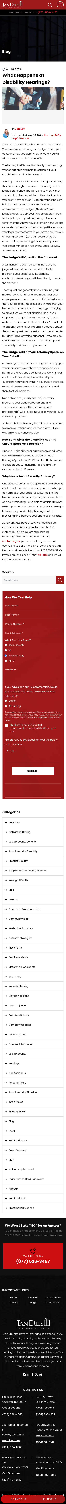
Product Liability (18, 861)
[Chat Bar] (33, 1499)
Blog (11, 1121)
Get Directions (11, 1407)
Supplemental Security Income (27, 870)
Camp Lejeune (17, 1005)
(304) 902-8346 (46, 1475)
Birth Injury (15, 976)
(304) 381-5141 (45, 1442)
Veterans (14, 822)
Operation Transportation (24, 909)
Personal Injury (17, 1082)
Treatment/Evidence (21, 1208)
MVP (11, 1160)
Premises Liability (19, 1015)
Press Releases (18, 1150)
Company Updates (20, 1025)
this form (42, 555)
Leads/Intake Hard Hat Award (26, 1179)
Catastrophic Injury (20, 938)
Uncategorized (17, 1034)
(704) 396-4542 (12, 1414)
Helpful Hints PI (17, 1198)
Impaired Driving (18, 986)
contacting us (11, 541)
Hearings (49, 135)
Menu (60, 4)
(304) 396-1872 (45, 1414)
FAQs (58, 135)
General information (21, 1044)
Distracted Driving (19, 832)
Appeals (14, 1188)
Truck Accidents (18, 957)
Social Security (17, 1054)
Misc (11, 890)
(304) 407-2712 (11, 1480)
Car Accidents (17, 1073)
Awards (13, 899)
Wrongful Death (18, 880)
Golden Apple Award (21, 1169)
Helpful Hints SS (20, 138)
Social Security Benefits (23, 841)
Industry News (17, 1111)
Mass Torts (15, 947)
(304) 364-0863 (12, 1447)
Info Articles (16, 1102)
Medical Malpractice (21, 928)
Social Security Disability (23, 851)
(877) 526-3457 (33, 12)
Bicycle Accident (19, 996)
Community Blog (19, 919)
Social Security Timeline (23, 1092)
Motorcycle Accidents (22, 967)
